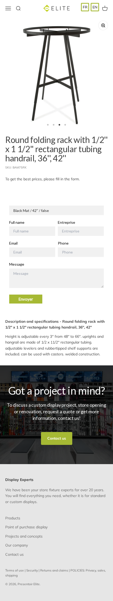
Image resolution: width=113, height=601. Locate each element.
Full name (16, 222)
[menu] (90, 7)
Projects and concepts (24, 536)
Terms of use (14, 570)
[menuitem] (85, 7)
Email (13, 243)
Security (32, 570)
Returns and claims (54, 570)
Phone (63, 243)
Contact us (56, 438)
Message (16, 264)
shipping (11, 575)
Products (12, 518)
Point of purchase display (26, 527)
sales (101, 570)
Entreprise (66, 222)
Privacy (91, 570)
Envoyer (25, 299)
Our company (16, 545)
